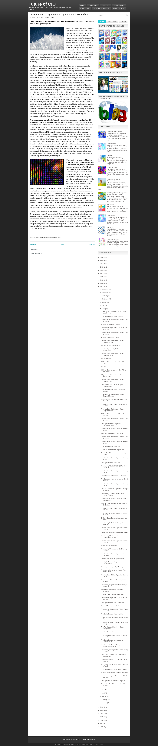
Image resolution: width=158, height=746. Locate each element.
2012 (102, 720)
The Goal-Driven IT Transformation (112, 632)
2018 (102, 283)
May (103, 690)
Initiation (104, 367)
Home (82, 5)
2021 (102, 273)
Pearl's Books (112, 21)
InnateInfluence (111, 143)
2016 (102, 707)
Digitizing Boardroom (101, 8)
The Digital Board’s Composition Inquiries (114, 669)
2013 (102, 717)
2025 (102, 260)
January (104, 703)
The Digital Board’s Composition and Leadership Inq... (112, 562)
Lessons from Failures (55, 237)
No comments (49, 17)
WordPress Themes (69, 744)
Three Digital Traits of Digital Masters (112, 559)
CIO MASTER (106, 5)
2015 (102, 710)
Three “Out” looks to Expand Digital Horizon (114, 533)
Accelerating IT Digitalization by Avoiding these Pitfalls (59, 14)
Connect (123, 21)
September (105, 299)
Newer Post (33, 244)
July (103, 305)
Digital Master (119, 5)
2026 (102, 257)
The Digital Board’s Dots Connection (112, 602)
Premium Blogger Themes (96, 744)
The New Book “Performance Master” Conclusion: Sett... (112, 341)
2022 (102, 270)
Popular (102, 21)
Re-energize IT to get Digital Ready (112, 567)
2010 (102, 727)
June (103, 309)
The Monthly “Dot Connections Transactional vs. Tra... (110, 536)
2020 (102, 277)
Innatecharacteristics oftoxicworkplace (113, 180)
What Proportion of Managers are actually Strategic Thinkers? (117, 193)
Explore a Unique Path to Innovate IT (112, 433)
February (105, 700)
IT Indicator (110, 205)
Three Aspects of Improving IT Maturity (113, 476)
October (104, 296)
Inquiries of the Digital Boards (110, 345)
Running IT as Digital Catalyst (110, 324)
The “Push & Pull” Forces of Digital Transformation (112, 385)
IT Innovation (85, 8)
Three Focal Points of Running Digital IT (113, 594)
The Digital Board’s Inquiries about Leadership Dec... (112, 641)
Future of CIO (42, 4)
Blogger (92, 739)
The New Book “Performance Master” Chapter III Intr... (112, 380)
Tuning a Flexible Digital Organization (112, 450)
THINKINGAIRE (92, 5)
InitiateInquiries (106, 358)
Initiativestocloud (112, 167)
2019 (102, 280)
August (104, 302)
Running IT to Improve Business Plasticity (114, 672)
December (105, 289)
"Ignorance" (110, 227)
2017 (102, 286)
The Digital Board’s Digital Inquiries (112, 316)
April (103, 693)
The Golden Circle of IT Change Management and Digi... (111, 645)
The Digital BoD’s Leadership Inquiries (113, 681)
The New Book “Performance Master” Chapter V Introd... (112, 354)
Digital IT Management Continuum (111, 606)
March (104, 696)
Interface (109, 155)
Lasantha (85, 744)
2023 (102, 267)
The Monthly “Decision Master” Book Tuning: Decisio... (112, 494)
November (105, 292)
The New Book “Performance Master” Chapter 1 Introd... (112, 409)
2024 (102, 264)
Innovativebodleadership (114, 131)
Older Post (92, 244)
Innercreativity (111, 215)
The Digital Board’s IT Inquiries (110, 446)
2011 (102, 723)
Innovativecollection (113, 239)
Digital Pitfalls (45, 237)
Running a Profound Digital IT (110, 337)
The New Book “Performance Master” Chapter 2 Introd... (112, 395)
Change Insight (118, 8)
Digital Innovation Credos (109, 545)
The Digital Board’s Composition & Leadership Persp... (112, 424)
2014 (102, 714)
